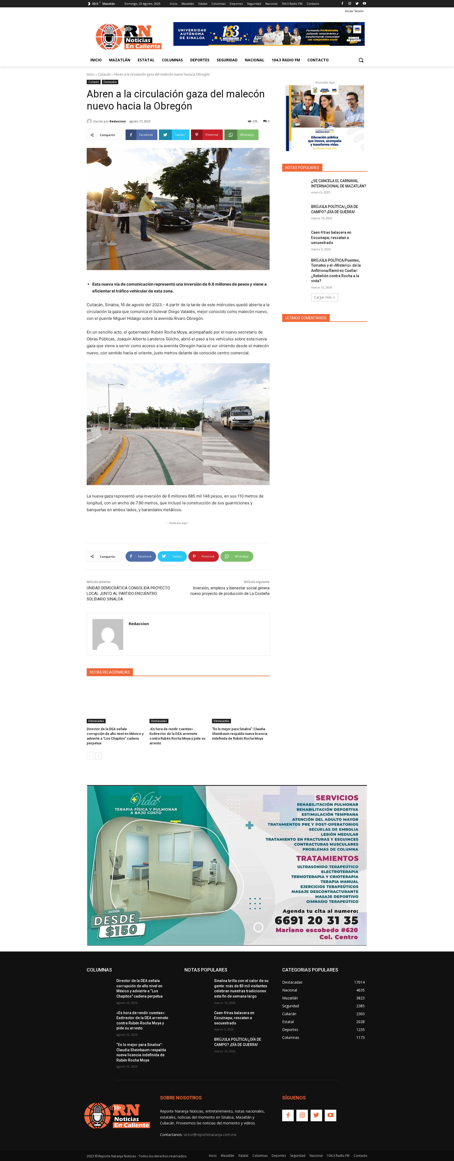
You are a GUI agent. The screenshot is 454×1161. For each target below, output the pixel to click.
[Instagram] (350, 4)
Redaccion (118, 121)
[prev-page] (90, 756)
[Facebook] (342, 4)
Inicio (91, 74)
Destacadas (110, 82)
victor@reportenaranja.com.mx (210, 1134)
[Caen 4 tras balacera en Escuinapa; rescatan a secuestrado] (295, 239)
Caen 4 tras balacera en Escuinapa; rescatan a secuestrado (331, 237)
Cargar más (323, 297)
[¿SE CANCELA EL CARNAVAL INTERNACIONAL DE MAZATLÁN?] (295, 187)
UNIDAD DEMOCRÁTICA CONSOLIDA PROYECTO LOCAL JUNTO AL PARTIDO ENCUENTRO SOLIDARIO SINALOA (128, 593)
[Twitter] (357, 4)
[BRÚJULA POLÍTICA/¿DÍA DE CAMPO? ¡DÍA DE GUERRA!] (295, 213)
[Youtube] (364, 4)
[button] (361, 60)
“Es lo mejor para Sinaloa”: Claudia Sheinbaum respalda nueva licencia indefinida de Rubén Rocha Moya (239, 733)
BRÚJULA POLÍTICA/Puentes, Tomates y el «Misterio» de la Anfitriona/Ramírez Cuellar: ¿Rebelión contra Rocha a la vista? (336, 270)
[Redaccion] (90, 121)
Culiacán (104, 74)
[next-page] (98, 756)
